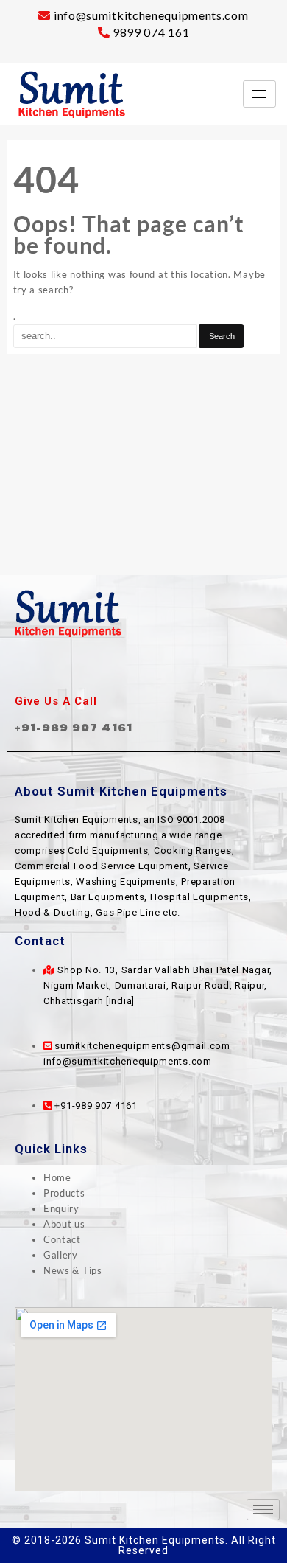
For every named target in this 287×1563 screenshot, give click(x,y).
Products (64, 1193)
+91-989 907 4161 (73, 727)
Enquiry (61, 1208)
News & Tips (72, 1270)
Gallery (60, 1255)
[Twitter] (143, 666)
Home (57, 1177)
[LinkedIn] (176, 666)
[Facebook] (111, 666)
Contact (62, 1239)
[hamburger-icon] (259, 94)
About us (64, 1224)
